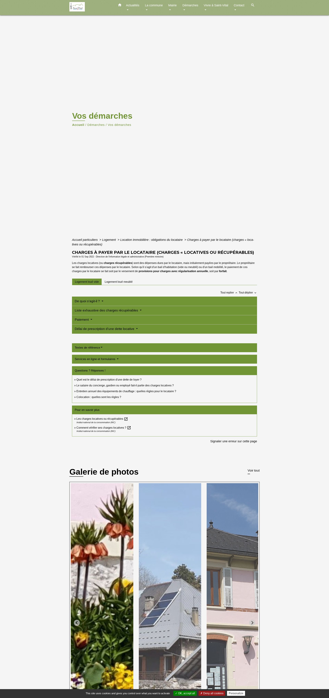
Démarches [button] (190, 5)
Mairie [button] (172, 5)
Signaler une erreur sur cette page (233, 441)
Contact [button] (239, 5)
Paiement (82, 319)
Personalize (236, 693)
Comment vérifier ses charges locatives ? (103, 427)
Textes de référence (87, 347)
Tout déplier (248, 292)
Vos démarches (119, 125)
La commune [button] (154, 5)
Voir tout (254, 470)
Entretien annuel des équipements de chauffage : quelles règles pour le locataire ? (126, 391)
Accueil (78, 125)
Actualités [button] (132, 5)
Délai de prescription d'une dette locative (105, 329)
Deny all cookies (213, 693)
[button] (120, 6)
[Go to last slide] (77, 623)
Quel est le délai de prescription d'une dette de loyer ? (109, 379)
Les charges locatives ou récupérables (102, 418)
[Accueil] (90, 7)
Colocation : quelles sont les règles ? (98, 397)
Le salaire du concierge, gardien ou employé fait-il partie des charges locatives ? (125, 385)
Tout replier (229, 292)
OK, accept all (186, 693)
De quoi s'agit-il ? (88, 301)
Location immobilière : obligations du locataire (152, 240)
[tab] (87, 281)
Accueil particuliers (85, 240)
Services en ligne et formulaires (95, 359)
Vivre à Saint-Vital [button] (216, 5)
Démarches (96, 125)
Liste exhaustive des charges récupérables (107, 310)
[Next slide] (252, 623)
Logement (109, 240)
